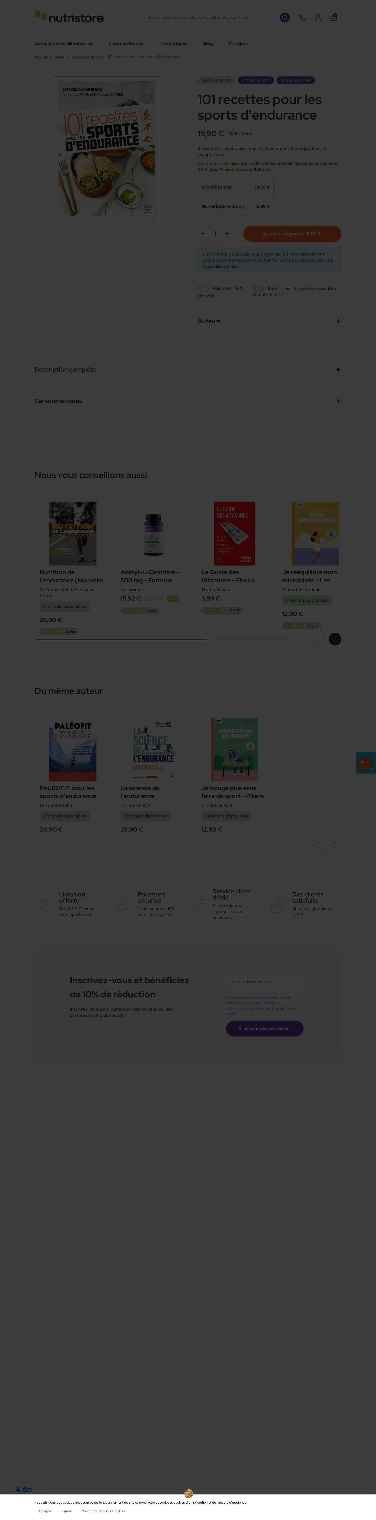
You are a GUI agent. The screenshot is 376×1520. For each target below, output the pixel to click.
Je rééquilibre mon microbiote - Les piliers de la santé (309, 580)
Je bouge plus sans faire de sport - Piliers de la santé (232, 796)
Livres (59, 57)
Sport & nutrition (86, 57)
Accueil (41, 57)
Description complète (66, 369)
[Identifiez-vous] (318, 17)
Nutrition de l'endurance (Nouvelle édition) (71, 580)
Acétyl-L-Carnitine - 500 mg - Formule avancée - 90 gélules (150, 580)
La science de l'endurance (140, 792)
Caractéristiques (58, 401)
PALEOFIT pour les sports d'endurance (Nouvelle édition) (68, 796)
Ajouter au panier (292, 234)
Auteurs (209, 321)
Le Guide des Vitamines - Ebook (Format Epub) (228, 580)
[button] (333, 17)
